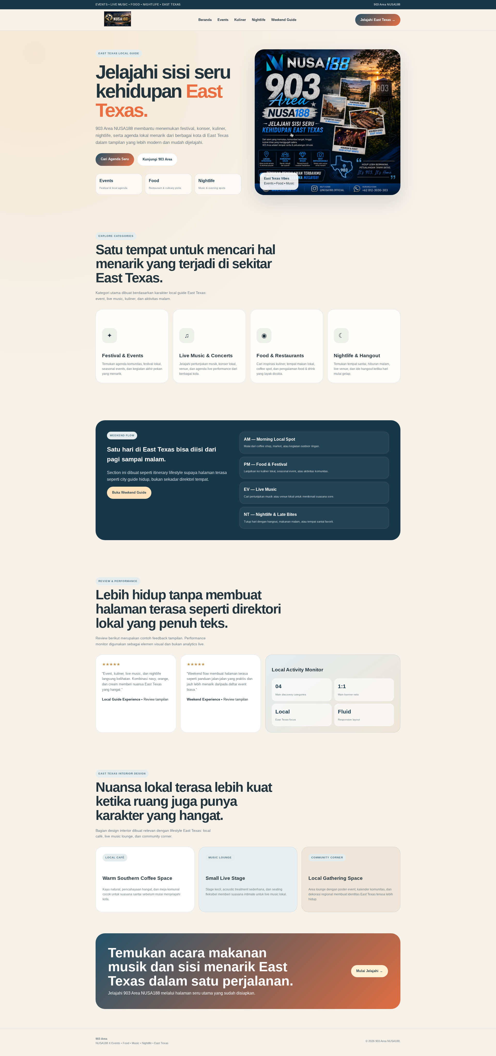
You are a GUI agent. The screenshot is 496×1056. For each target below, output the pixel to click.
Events (223, 19)
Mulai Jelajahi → (369, 971)
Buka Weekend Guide (129, 492)
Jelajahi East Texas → (377, 19)
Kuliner (240, 19)
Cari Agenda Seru (115, 159)
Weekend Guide (283, 19)
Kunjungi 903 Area (157, 159)
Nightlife (258, 19)
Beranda (205, 19)
